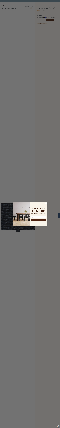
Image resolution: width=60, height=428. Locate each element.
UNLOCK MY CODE (38, 220)
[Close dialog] (46, 203)
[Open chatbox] (58, 426)
